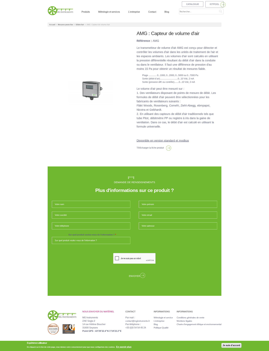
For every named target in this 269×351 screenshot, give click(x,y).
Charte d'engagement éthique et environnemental (199, 324)
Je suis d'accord (231, 345)
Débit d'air (80, 25)
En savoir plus (123, 347)
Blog (156, 324)
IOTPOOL (214, 4)
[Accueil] (60, 10)
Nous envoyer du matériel (98, 311)
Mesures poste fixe (65, 25)
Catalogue (192, 4)
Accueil (52, 25)
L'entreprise (159, 321)
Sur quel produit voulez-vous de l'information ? (92, 235)
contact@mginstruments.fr (137, 321)
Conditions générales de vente (190, 317)
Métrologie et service (163, 317)
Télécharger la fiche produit (150, 148)
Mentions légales (184, 321)
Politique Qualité (161, 327)
